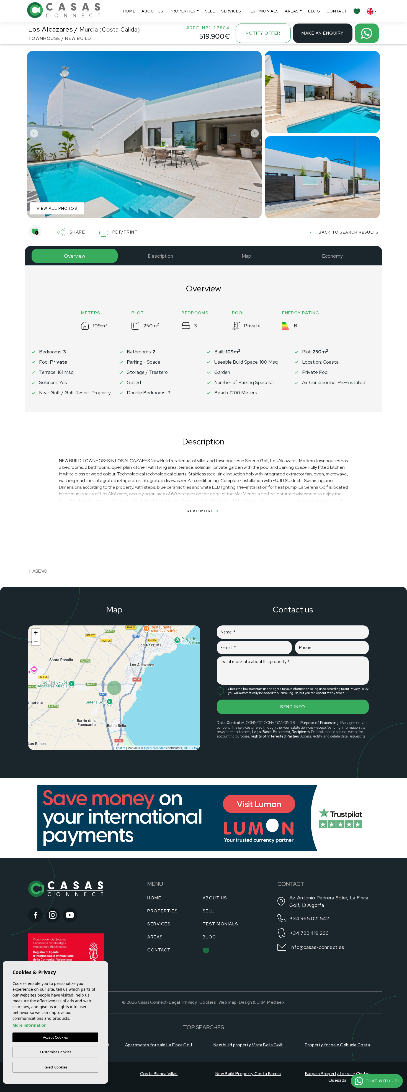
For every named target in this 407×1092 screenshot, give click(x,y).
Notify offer (263, 33)
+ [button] (36, 632)
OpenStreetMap (154, 748)
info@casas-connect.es (317, 947)
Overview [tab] (74, 256)
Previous (32, 133)
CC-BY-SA (191, 748)
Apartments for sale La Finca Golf (159, 1045)
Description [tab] (160, 256)
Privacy (189, 1002)
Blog (314, 11)
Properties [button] (182, 11)
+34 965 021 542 (309, 918)
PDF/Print (125, 232)
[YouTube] (70, 915)
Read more (200, 510)
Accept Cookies (55, 1037)
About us (152, 11)
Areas (292, 11)
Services (231, 11)
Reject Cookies (55, 1067)
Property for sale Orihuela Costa (337, 1045)
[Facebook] (35, 915)
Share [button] (77, 232)
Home (129, 11)
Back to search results (348, 232)
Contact (336, 11)
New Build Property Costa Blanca (248, 1074)
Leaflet (120, 748)
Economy (332, 256)
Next (256, 133)
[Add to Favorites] (35, 231)
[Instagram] (52, 915)
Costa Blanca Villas (159, 1074)
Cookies (207, 1002)
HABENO (38, 571)
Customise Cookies (55, 1051)
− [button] (36, 641)
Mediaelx (276, 1002)
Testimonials (263, 11)
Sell (210, 11)
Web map (227, 1002)
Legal (174, 1002)
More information (29, 1025)
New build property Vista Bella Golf (248, 1045)
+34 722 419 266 (309, 933)
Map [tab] (246, 256)
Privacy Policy (359, 689)
